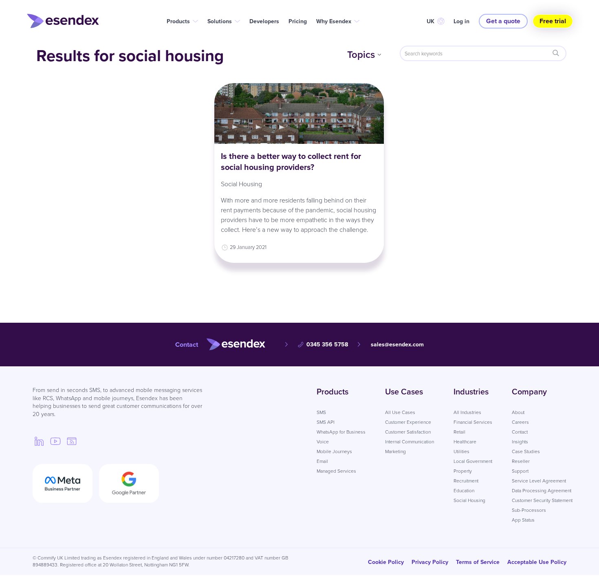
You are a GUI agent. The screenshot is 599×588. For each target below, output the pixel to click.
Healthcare (465, 441)
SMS (321, 412)
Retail (459, 431)
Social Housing (241, 183)
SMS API (326, 421)
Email (322, 461)
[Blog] (71, 440)
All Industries (467, 412)
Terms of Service (478, 562)
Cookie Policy (386, 562)
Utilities (461, 451)
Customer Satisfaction (408, 431)
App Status (523, 519)
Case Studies (526, 451)
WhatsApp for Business (341, 431)
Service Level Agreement (539, 480)
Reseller (521, 461)
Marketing (395, 451)
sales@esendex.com (397, 344)
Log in (461, 21)
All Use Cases (400, 412)
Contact (520, 431)
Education (464, 490)
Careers (520, 421)
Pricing (297, 21)
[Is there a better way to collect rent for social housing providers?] (299, 113)
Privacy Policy (430, 562)
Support (520, 470)
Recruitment (466, 480)
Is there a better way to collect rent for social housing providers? (291, 161)
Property (463, 470)
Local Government (473, 461)
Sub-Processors (529, 510)
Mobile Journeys (334, 451)
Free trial (553, 21)
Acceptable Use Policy (536, 562)
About (518, 412)
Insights (520, 441)
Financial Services (473, 421)
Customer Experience (408, 421)
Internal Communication (409, 441)
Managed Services (336, 470)
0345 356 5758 (327, 344)
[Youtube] (55, 440)
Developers (264, 21)
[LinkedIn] (39, 440)
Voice (323, 441)
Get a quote (503, 21)
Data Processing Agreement (541, 490)
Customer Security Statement (542, 500)
